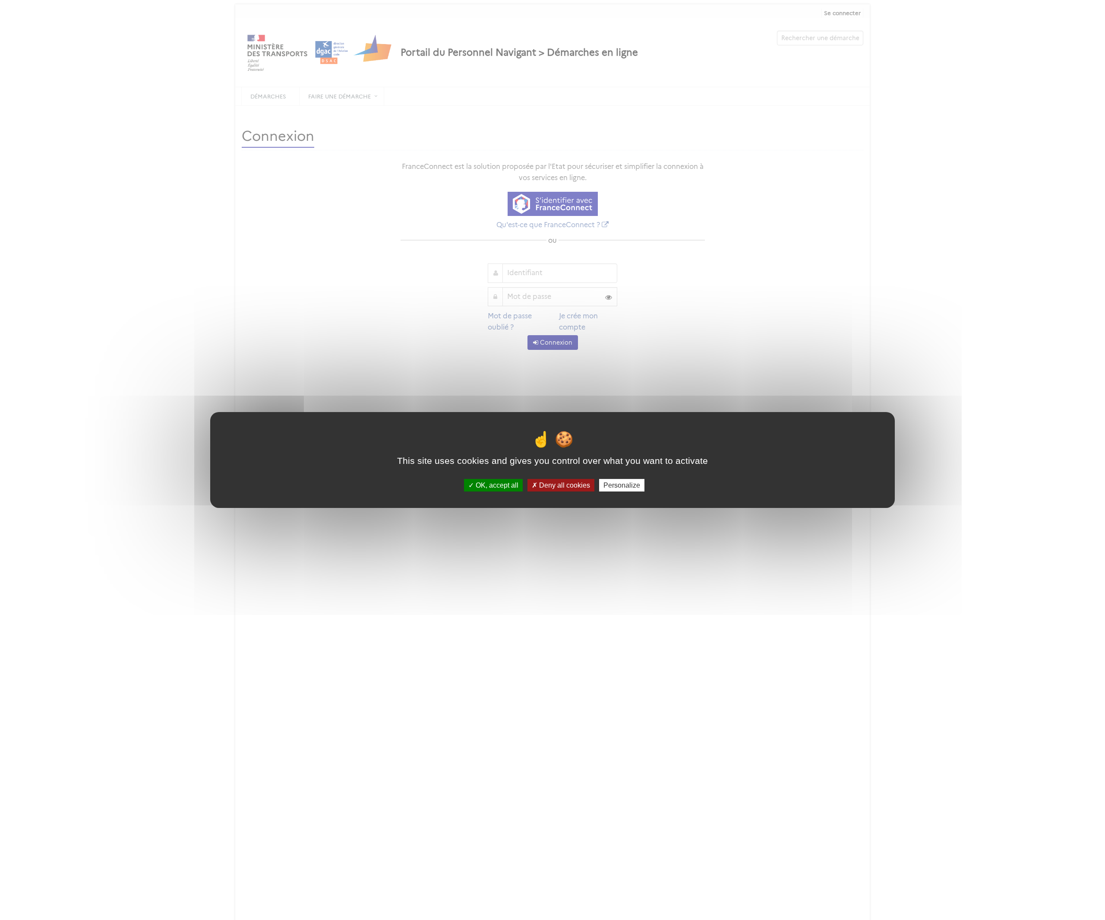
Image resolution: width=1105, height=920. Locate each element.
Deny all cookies (563, 485)
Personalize (621, 485)
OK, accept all (496, 485)
